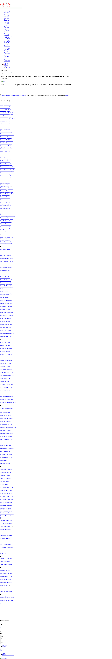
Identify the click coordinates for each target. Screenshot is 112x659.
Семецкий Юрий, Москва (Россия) (5, 478)
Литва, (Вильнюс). (8, 440)
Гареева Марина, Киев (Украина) (5, 184)
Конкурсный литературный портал (6, 6)
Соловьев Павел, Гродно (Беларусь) (5, 503)
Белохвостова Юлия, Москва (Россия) (6, 138)
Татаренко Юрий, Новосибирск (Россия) (6, 526)
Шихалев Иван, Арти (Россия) (4, 585)
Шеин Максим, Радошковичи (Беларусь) (6, 573)
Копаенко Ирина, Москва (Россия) (5, 309)
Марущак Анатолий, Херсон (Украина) (6, 369)
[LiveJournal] (11, 72)
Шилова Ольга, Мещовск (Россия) (5, 579)
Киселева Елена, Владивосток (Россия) (6, 294)
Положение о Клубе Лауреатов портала (8, 655)
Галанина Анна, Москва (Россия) (5, 183)
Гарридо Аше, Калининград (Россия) (5, 186)
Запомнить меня (3, 641)
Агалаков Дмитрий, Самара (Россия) (5, 105)
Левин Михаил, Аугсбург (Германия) (5, 342)
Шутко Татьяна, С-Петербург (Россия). (6, 586)
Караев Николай (2, 284)
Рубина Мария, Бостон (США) (4, 460)
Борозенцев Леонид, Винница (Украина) (6, 148)
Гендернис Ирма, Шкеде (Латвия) (5, 187)
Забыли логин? (4, 645)
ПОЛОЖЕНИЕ (2, 95)
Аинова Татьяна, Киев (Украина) (5, 108)
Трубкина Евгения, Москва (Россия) (5, 529)
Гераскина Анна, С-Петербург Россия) (6, 190)
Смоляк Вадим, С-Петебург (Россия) (5, 497)
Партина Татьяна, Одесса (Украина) (5, 415)
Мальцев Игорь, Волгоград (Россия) (5, 363)
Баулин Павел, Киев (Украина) (4, 133)
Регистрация (4, 646)
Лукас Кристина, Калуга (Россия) (5, 351)
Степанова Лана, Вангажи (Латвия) (5, 508)
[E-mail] (3, 81)
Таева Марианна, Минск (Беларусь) (5, 521)
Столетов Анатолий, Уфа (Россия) (5, 512)
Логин (2, 636)
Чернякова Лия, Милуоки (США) (5, 561)
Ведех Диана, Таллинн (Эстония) (5, 160)
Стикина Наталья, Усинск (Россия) (5, 509)
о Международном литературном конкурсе (9, 95)
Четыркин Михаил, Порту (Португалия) (6, 564)
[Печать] (3, 82)
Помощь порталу (4, 654)
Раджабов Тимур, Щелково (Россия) (5, 445)
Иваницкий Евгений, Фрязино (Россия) (6, 267)
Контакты (3, 653)
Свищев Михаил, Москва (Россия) (5, 475)
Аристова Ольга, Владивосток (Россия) (6, 115)
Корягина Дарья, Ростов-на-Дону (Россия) (6, 315)
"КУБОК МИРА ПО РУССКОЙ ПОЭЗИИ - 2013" (21, 95)
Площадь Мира (67, 95)
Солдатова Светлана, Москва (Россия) (6, 502)
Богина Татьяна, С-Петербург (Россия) (6, 144)
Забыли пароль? (4, 644)
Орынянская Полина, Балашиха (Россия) (6, 408)
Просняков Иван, (3, 440)
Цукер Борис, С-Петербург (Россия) (5, 553)
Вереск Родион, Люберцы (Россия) (5, 159)
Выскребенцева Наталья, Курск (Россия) (6, 175)
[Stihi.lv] (5, 5)
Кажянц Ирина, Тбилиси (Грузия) (5, 276)
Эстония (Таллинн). (9, 284)
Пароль (2, 638)
